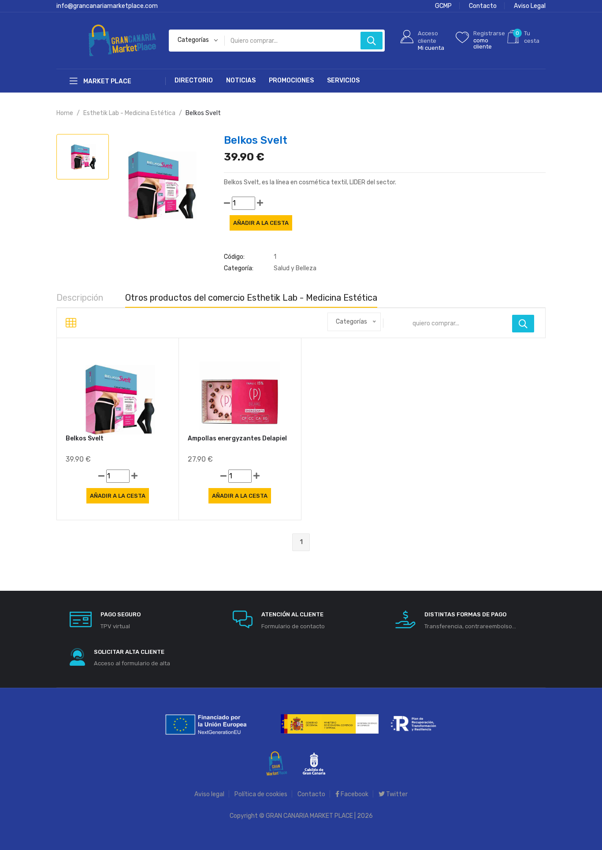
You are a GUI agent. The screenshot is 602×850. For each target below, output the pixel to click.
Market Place (106, 81)
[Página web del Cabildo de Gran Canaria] (314, 763)
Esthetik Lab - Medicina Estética (129, 113)
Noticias (241, 80)
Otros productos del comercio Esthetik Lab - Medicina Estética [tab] (251, 297)
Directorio (194, 80)
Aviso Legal (530, 6)
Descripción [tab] (79, 297)
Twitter (396, 794)
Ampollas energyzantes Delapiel (237, 438)
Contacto (483, 6)
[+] (260, 203)
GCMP (443, 6)
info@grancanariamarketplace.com (107, 6)
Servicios (343, 80)
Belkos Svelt (85, 438)
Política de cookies (260, 794)
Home (64, 113)
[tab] (82, 156)
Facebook (353, 794)
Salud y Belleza (295, 268)
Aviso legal (209, 794)
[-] (227, 203)
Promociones (291, 80)
